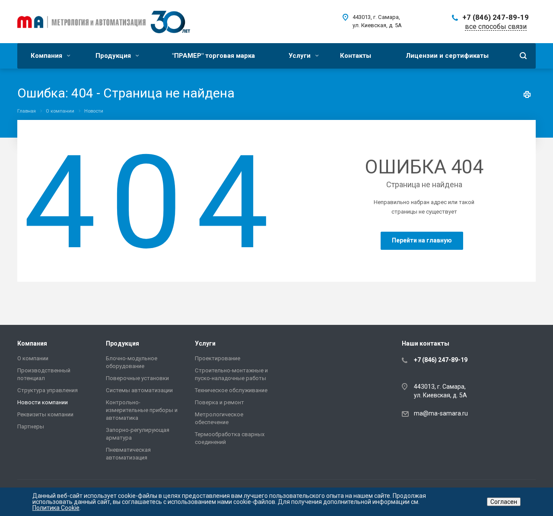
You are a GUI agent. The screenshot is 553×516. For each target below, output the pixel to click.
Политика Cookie (55, 507)
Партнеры (30, 426)
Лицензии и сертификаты (447, 56)
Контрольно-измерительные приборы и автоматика (142, 410)
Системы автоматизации (139, 390)
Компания (47, 56)
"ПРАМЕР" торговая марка (213, 56)
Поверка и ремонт (219, 402)
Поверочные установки (137, 378)
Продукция (114, 56)
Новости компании (42, 402)
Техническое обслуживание (231, 390)
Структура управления (47, 390)
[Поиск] (523, 56)
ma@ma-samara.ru (441, 413)
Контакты (355, 56)
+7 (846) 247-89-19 (495, 17)
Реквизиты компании (45, 414)
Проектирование (217, 358)
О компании (32, 358)
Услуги (300, 56)
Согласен (503, 501)
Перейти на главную (422, 240)
